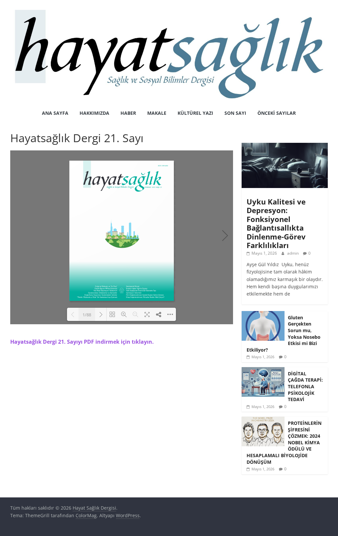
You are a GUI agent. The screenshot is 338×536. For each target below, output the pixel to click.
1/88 (87, 315)
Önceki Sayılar (276, 113)
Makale (156, 113)
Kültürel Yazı (195, 113)
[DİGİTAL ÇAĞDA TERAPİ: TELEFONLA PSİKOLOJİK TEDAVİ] (263, 370)
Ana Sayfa (55, 113)
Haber (128, 113)
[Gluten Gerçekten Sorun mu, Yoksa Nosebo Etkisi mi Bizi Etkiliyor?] (263, 314)
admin (293, 253)
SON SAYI (235, 113)
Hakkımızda (94, 113)
